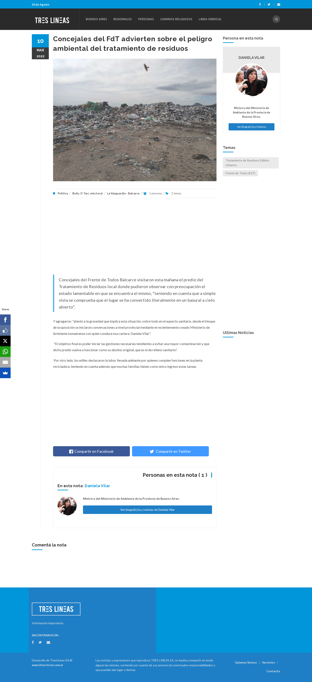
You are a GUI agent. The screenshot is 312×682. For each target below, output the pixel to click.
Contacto (273, 671)
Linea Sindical (210, 19)
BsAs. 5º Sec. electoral (87, 193)
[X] (5, 341)
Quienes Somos (246, 662)
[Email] (5, 362)
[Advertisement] (134, 238)
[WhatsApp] (5, 351)
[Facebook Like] (5, 330)
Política (63, 193)
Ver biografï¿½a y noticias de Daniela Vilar (147, 509)
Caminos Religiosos (176, 19)
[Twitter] (271, 4)
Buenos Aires (96, 19)
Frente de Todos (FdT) (240, 173)
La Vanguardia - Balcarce (123, 193)
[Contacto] (278, 4)
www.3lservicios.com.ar (47, 665)
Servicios (268, 662)
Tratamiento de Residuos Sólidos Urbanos (247, 162)
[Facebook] (262, 4)
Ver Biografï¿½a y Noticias (251, 126)
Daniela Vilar (97, 486)
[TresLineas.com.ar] (55, 19)
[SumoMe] (5, 373)
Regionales (122, 19)
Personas (146, 19)
